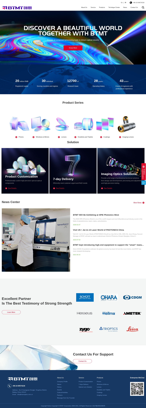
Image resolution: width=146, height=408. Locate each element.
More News (137, 203)
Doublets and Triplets (103, 390)
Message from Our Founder (66, 398)
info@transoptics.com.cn (25, 394)
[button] (71, 61)
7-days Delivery (83, 384)
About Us (84, 7)
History (59, 387)
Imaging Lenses (102, 395)
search (143, 7)
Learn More (11, 312)
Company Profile (62, 381)
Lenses (99, 387)
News (125, 7)
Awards (59, 390)
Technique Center (114, 7)
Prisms (99, 381)
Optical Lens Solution (85, 387)
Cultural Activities (62, 392)
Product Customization (86, 381)
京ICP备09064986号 (98, 406)
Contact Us (134, 7)
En (122, 2)
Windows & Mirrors (103, 384)
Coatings (99, 392)
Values (59, 384)
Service (93, 7)
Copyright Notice (46, 406)
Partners (59, 395)
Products (102, 7)
